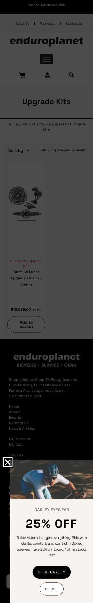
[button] (7, 462)
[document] (46, 301)
